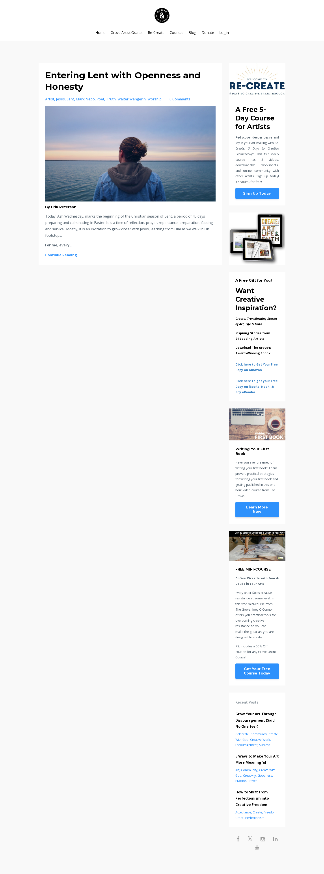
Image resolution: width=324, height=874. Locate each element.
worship (154, 99)
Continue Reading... (62, 255)
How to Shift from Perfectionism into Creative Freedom (252, 798)
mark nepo (85, 99)
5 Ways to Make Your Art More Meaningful (257, 759)
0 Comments (179, 99)
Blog (192, 32)
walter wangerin (131, 99)
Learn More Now (257, 509)
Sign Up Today (257, 193)
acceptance (243, 812)
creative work (260, 739)
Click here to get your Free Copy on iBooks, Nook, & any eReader (256, 386)
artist (49, 99)
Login (224, 32)
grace (239, 818)
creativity (249, 775)
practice (240, 781)
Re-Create (156, 32)
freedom (270, 812)
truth (111, 99)
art (237, 770)
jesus (60, 99)
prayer (252, 781)
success (264, 745)
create (257, 812)
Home (100, 32)
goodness (265, 775)
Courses (176, 32)
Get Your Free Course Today (257, 671)
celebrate (242, 734)
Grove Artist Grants (127, 32)
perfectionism (254, 818)
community (259, 734)
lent (70, 99)
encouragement (246, 745)
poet (100, 99)
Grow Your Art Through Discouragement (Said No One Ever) (256, 720)
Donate (208, 32)
